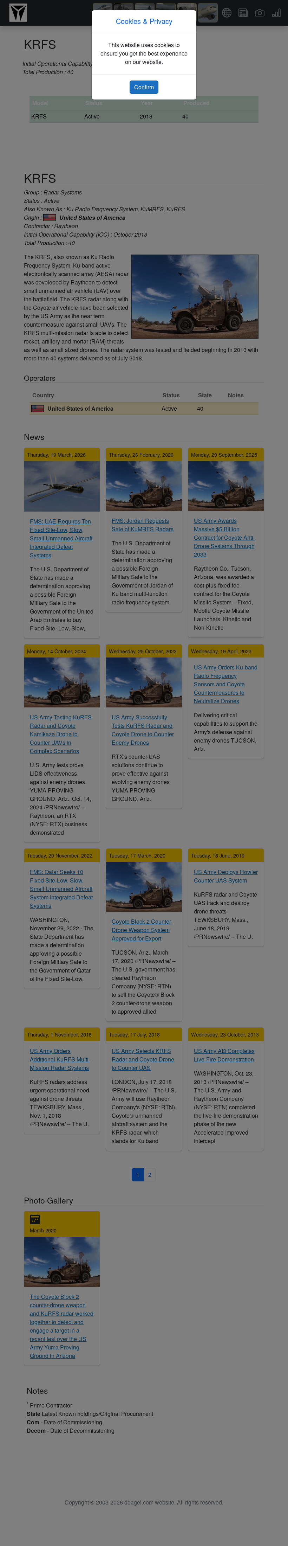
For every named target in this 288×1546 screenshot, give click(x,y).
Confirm (144, 87)
